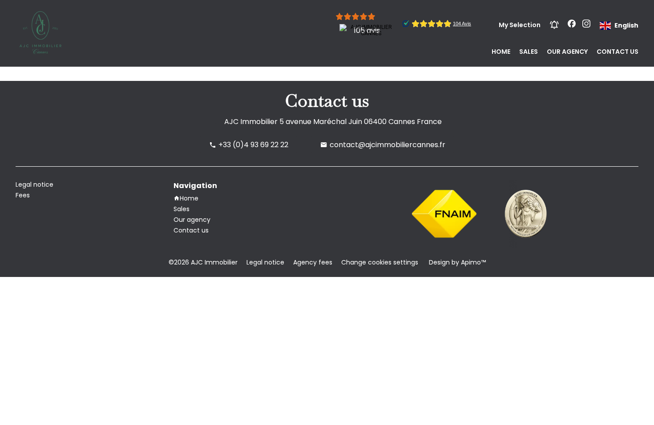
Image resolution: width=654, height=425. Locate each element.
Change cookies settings (379, 262)
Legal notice (265, 262)
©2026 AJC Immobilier (203, 262)
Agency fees (312, 262)
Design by (456, 262)
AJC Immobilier (251, 121)
